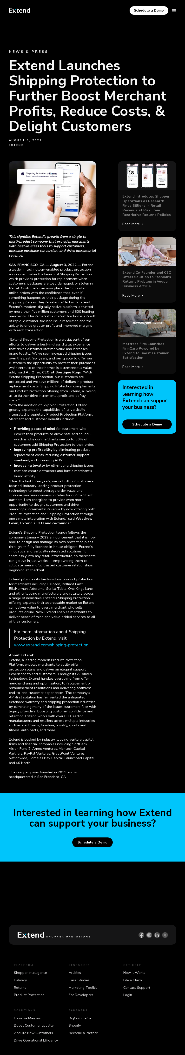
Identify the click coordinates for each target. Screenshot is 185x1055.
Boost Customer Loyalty (34, 1025)
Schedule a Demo (149, 10)
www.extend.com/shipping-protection (51, 645)
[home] (19, 10)
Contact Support (136, 987)
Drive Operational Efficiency (36, 1040)
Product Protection (29, 994)
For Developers (81, 994)
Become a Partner (83, 1032)
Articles (75, 972)
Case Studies (79, 980)
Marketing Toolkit (83, 987)
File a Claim (132, 980)
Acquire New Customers (33, 1032)
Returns (20, 987)
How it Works (134, 972)
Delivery (20, 980)
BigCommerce (80, 1018)
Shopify (75, 1025)
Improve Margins (27, 1018)
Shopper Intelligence (30, 972)
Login (127, 994)
